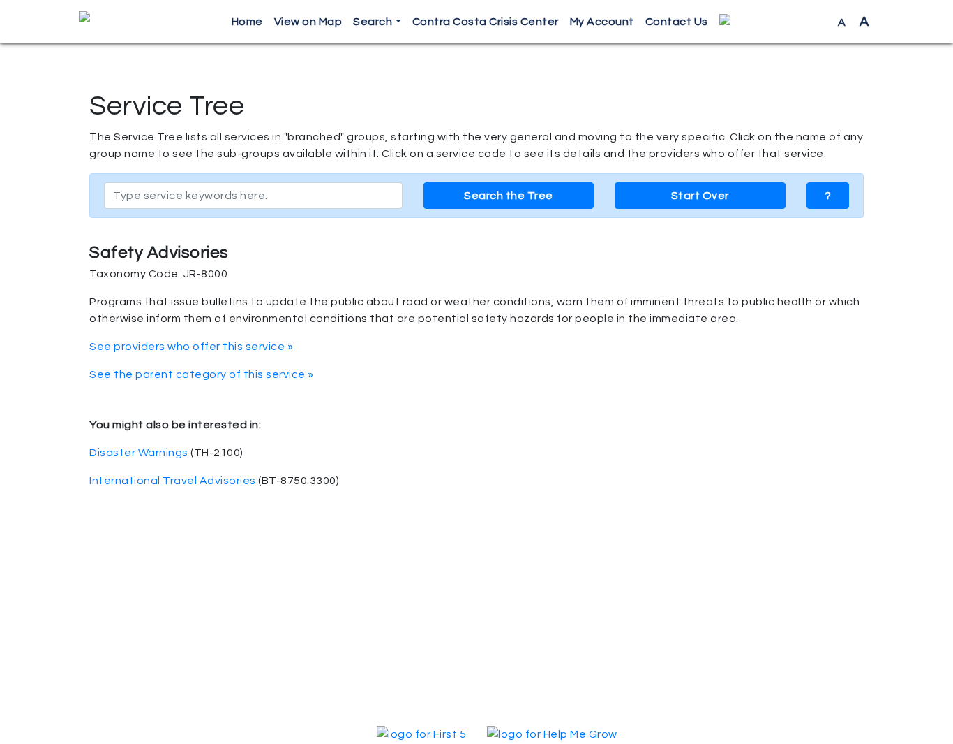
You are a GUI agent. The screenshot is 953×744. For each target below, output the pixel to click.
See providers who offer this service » (191, 346)
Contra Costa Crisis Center (485, 21)
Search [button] (372, 21)
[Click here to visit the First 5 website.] (421, 733)
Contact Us (676, 21)
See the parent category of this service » (201, 374)
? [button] (828, 195)
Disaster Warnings (138, 452)
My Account (602, 21)
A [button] (853, 22)
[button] (773, 22)
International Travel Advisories (172, 480)
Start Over (700, 195)
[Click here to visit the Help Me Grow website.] (552, 733)
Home (247, 21)
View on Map (308, 21)
